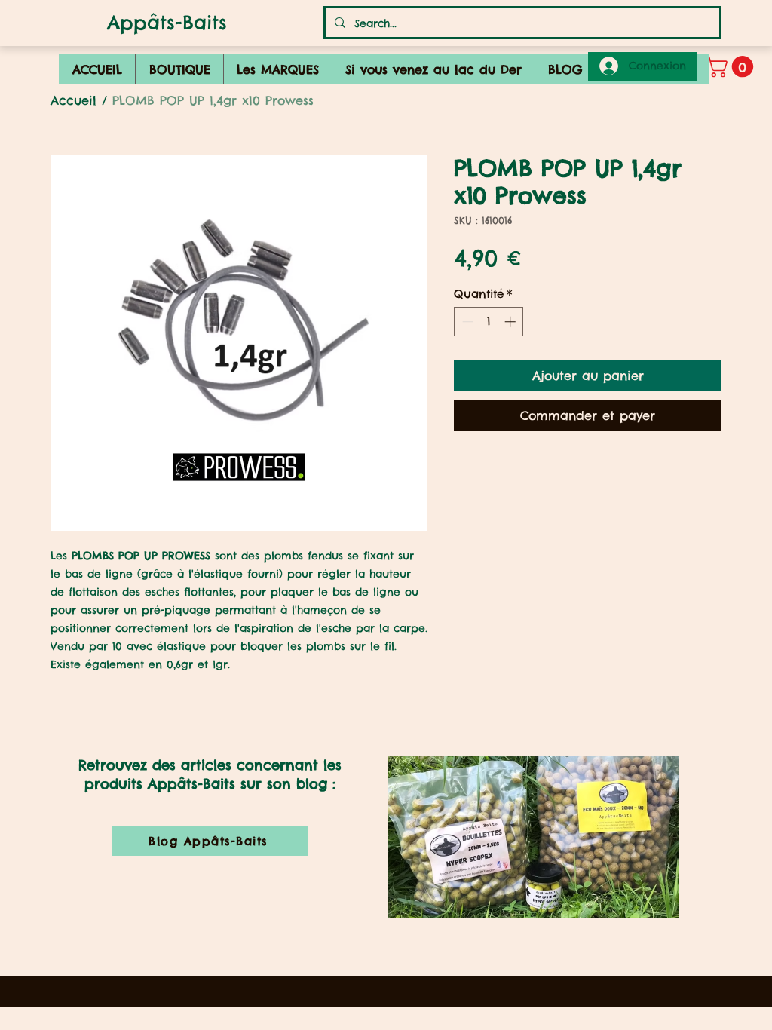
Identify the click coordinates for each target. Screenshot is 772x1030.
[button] (732, 67)
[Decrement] (466, 322)
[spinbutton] (488, 322)
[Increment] (511, 322)
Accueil (73, 100)
